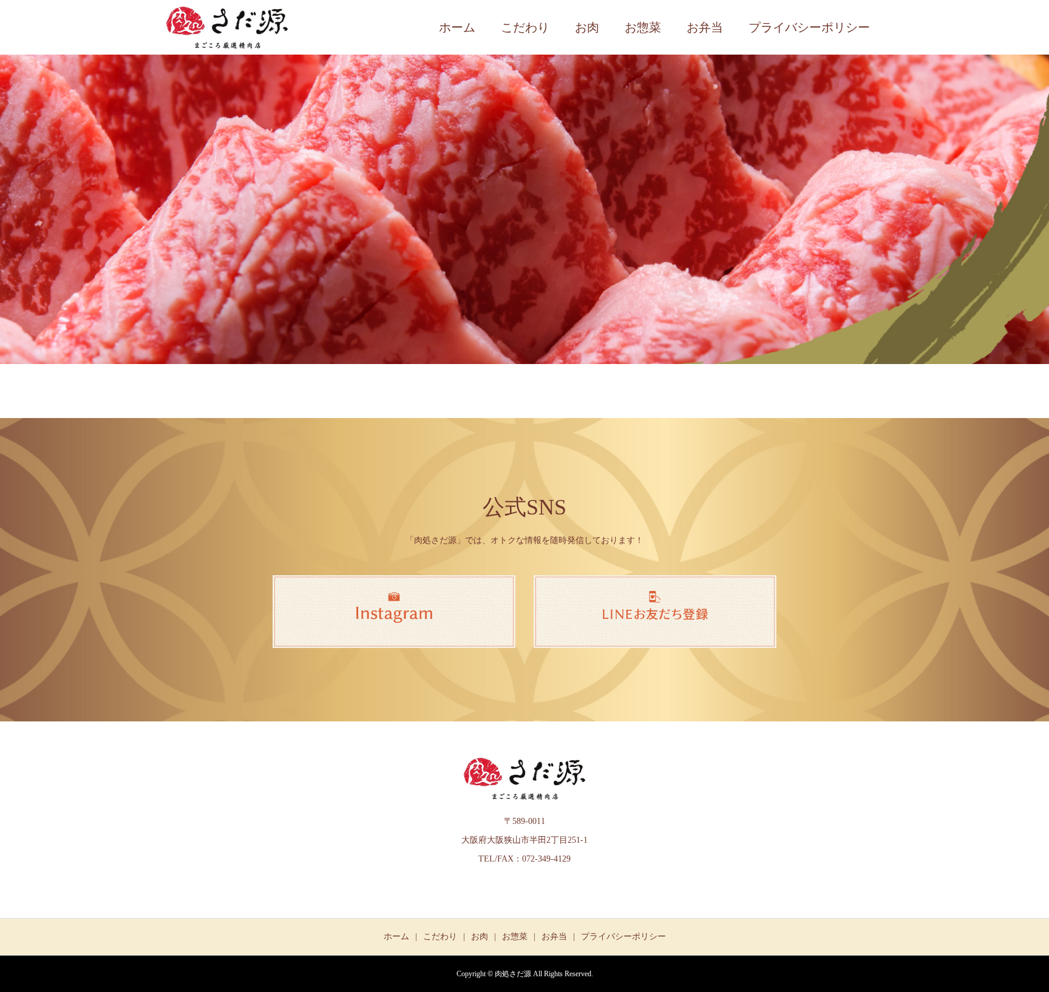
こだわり (525, 27)
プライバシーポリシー (809, 27)
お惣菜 (643, 27)
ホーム (457, 27)
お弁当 (705, 27)
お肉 (587, 27)
